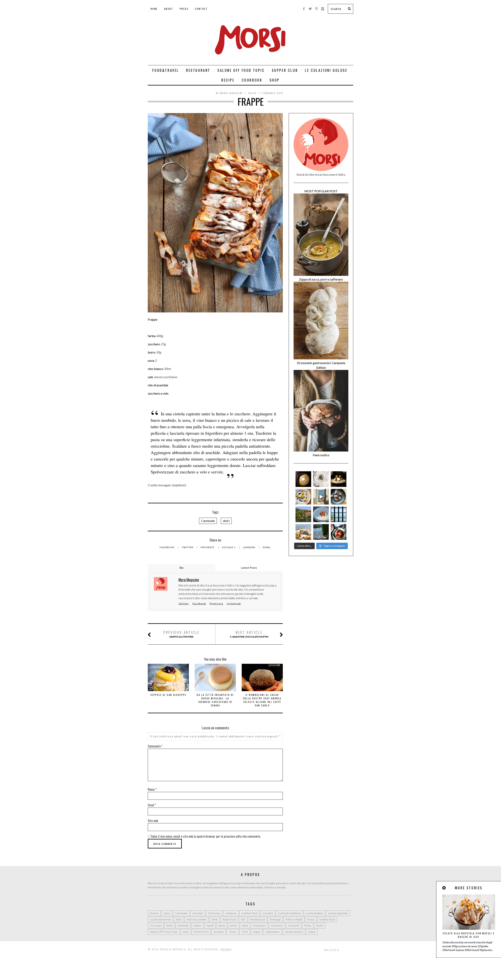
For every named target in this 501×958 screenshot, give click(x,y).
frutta (310, 919)
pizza (245, 925)
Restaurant (198, 70)
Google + (229, 547)
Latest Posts (249, 567)
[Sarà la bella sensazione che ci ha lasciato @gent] (338, 497)
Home (154, 8)
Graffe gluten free (181, 634)
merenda (183, 925)
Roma (307, 925)
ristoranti (293, 925)
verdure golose (294, 931)
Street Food (201, 931)
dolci (226, 521)
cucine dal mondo (160, 919)
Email (267, 547)
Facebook (167, 547)
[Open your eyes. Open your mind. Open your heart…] (321, 514)
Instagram (234, 603)
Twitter (188, 547)
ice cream (155, 925)
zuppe (311, 931)
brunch (154, 913)
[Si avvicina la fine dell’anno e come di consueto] (338, 479)
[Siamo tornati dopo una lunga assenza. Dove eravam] (303, 532)
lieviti (169, 925)
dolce (252, 93)
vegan (256, 931)
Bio (182, 567)
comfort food (249, 913)
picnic (233, 925)
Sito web (153, 820)
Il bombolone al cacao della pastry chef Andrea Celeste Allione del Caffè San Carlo (262, 700)
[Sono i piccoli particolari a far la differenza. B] (338, 532)
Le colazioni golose (326, 70)
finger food (229, 919)
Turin (244, 931)
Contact (201, 8)
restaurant (259, 925)
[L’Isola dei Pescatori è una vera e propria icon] (303, 514)
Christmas (214, 913)
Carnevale (208, 521)
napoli (210, 925)
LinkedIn (249, 547)
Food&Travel (165, 70)
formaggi (275, 919)
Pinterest (208, 547)
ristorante (277, 925)
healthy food (327, 919)
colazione (231, 913)
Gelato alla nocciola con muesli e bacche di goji (468, 935)
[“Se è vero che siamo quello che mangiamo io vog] (303, 479)
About (168, 8)
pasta (221, 925)
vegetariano (272, 931)
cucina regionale (338, 913)
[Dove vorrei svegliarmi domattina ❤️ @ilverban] (321, 532)
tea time (219, 931)
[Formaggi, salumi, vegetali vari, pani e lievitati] (303, 497)
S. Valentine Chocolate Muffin (249, 634)
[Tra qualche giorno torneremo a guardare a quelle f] (338, 514)
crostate (267, 913)
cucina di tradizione (289, 913)
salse (186, 931)
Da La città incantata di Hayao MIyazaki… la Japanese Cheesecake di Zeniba (215, 700)
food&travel (257, 919)
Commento (155, 746)
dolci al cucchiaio (197, 919)
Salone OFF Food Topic (241, 70)
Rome (319, 925)
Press (184, 8)
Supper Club (285, 70)
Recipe (228, 80)
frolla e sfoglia (294, 919)
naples (197, 925)
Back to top (330, 949)
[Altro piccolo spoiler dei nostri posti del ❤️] (321, 479)
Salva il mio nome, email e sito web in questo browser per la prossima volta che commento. (206, 836)
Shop (274, 80)
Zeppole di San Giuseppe (168, 694)
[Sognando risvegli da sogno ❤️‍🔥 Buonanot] (321, 497)
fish (243, 919)
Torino (233, 931)
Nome (152, 789)
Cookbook (252, 80)
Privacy (226, 949)
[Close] (444, 888)
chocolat (197, 913)
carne (166, 913)
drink (215, 919)
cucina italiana (314, 913)
